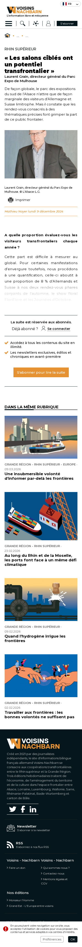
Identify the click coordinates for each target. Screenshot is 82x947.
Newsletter (26, 826)
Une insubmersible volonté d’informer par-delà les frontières (39, 476)
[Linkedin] (33, 809)
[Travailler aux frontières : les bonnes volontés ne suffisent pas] (41, 675)
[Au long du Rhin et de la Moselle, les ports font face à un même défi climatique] (41, 516)
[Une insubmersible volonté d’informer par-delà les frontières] (41, 437)
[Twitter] (12, 809)
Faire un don (17, 867)
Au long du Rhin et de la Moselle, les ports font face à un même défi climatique (41, 560)
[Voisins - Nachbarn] (7, 35)
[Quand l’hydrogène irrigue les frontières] (41, 599)
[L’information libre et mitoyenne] (27, 10)
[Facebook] (23, 809)
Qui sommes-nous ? (56, 867)
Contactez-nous (53, 873)
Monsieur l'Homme (21, 900)
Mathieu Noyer (16, 211)
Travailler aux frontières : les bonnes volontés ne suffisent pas (39, 714)
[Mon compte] (48, 23)
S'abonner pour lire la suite (41, 372)
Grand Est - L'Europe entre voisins (31, 906)
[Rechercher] (23, 23)
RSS (19, 843)
